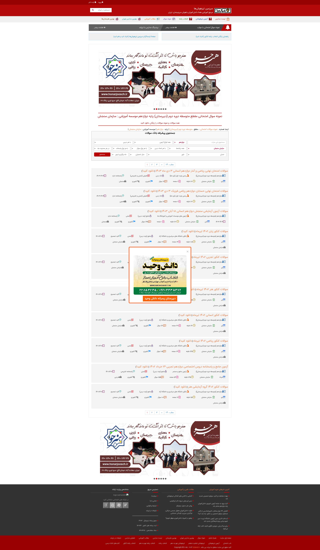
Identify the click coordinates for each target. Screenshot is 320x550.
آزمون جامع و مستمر (179, 371)
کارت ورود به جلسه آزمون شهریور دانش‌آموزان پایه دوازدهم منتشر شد (213, 505)
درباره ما (154, 496)
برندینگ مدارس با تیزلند (148, 27)
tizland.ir (196, 547)
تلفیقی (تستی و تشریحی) (139, 175)
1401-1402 (99, 236)
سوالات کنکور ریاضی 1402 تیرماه (210, 341)
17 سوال (161, 181)
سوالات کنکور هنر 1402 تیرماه (212, 289)
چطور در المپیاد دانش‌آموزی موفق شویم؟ (179, 518)
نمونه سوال (201, 538)
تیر (222, 242)
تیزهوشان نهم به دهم (177, 543)
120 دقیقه (189, 181)
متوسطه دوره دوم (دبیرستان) (181, 129)
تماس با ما (153, 501)
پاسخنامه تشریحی (127, 371)
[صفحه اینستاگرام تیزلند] (113, 507)
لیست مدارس (157, 538)
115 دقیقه (189, 397)
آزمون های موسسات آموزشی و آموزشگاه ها (171, 216)
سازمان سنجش (135, 129)
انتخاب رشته (163, 543)
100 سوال (161, 397)
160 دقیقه (190, 325)
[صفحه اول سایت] (222, 11)
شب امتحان (227, 543)
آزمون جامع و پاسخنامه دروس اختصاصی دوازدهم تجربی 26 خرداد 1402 (188, 366)
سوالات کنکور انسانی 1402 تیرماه (210, 315)
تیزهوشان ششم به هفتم (196, 543)
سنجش (121, 181)
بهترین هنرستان (171, 538)
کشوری (148, 181)
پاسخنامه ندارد (117, 175)
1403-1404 (100, 175)
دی (222, 181)
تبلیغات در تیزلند (151, 510)
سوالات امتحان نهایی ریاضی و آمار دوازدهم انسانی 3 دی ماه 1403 (192, 171)
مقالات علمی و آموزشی (185, 489)
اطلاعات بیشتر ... (169, 27)
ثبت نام (92, 2)
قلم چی (116, 377)
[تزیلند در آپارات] (119, 507)
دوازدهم (160, 129)
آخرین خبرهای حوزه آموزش (219, 489)
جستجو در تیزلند (103, 10)
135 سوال (145, 221)
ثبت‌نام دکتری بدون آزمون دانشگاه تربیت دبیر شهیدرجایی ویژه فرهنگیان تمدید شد (213, 520)
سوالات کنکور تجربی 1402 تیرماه (210, 257)
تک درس (159, 175)
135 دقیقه (187, 377)
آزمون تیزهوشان (214, 543)
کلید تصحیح (115, 236)
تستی (128, 216)
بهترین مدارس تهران (187, 538)
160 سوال (160, 325)
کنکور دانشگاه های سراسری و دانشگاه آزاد (172, 236)
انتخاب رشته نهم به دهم (147, 543)
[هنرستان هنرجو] (160, 78)
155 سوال (157, 377)
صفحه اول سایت (225, 538)
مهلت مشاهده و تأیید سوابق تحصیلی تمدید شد (213, 497)
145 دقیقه (189, 351)
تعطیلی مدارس (130, 538)
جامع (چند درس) (143, 216)
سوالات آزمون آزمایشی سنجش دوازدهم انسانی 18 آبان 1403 (195, 211)
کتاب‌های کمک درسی (113, 543)
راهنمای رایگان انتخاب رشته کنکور (212, 36)
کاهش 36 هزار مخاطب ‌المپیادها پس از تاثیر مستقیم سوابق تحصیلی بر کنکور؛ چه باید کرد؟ (213, 512)
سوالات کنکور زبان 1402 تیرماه (212, 231)
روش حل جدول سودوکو (184, 506)
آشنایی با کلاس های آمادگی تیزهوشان (179, 496)
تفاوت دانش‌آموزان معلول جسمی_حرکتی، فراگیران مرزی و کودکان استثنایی (178, 512)
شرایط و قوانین (151, 506)
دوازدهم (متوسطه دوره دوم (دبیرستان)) (209, 175)
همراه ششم (212, 538)
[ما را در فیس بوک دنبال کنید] (106, 507)
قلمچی (122, 201)
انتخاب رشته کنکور (129, 543)
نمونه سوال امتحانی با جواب (208, 27)
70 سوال (161, 242)
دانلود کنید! (148, 171)
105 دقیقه (189, 242)
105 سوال (160, 351)
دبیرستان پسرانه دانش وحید (160, 298)
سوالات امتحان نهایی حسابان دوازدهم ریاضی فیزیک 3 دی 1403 (193, 191)
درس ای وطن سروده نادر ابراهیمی (181, 501)
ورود (100, 2)
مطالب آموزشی (144, 538)
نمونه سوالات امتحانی (208, 129)
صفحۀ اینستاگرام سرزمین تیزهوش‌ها (135, 36)
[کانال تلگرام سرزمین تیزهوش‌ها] (125, 507)
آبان (206, 221)
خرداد (221, 377)
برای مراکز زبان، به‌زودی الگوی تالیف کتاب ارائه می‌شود (213, 527)
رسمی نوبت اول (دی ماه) (178, 175)
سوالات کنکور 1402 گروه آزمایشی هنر (208, 387)
